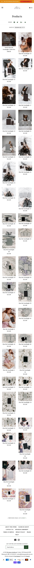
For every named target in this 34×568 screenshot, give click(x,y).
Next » (24, 518)
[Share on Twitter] (17, 22)
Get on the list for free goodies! (17, 544)
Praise (29, 532)
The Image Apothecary (12, 552)
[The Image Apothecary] (17, 8)
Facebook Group (23, 527)
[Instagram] (19, 540)
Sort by (11, 27)
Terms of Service (8, 532)
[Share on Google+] (21, 22)
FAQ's (17, 534)
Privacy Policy (20, 532)
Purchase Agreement (21, 529)
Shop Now (26, 1)
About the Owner (11, 527)
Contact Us (9, 529)
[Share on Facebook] (14, 22)
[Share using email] (25, 22)
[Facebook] (15, 540)
